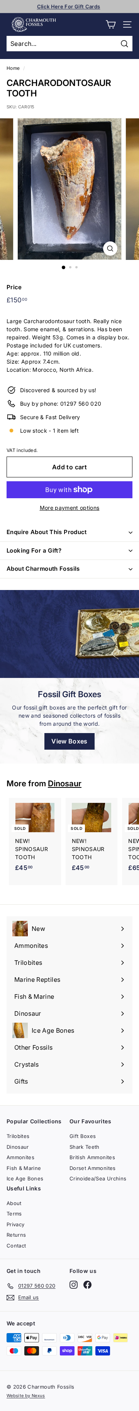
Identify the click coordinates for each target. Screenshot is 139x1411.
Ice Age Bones (25, 1178)
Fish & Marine (24, 1168)
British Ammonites (92, 1157)
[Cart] (111, 24)
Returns (16, 1235)
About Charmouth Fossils (43, 568)
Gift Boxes (83, 1136)
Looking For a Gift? (34, 550)
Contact (16, 1245)
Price (14, 287)
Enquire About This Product (47, 532)
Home (13, 68)
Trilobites (18, 1136)
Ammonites (20, 1157)
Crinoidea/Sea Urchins (98, 1178)
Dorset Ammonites (93, 1168)
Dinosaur (64, 783)
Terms (14, 1213)
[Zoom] (110, 248)
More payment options (70, 507)
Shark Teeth (85, 1147)
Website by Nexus (26, 1395)
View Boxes (69, 741)
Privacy (15, 1224)
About (14, 1203)
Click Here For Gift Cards (68, 6)
